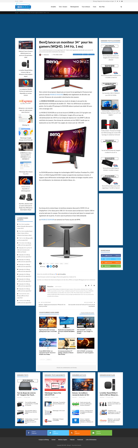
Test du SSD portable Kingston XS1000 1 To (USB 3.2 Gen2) (111, 169)
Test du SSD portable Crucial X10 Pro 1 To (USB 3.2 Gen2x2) (111, 76)
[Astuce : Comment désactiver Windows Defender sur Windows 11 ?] (75, 420)
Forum (94, 7)
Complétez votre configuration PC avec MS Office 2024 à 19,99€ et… (114, 412)
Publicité (72, 439)
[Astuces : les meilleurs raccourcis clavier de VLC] (82, 385)
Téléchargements (74, 7)
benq (44, 263)
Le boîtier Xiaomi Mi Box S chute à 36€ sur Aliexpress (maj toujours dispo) (25, 73)
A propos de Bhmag (44, 439)
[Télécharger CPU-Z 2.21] (48, 412)
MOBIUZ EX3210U (56, 94)
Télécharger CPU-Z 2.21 (59, 410)
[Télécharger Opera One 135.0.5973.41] (55, 385)
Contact (21, 1)
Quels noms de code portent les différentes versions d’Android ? (86, 404)
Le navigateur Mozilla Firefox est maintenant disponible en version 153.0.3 (25, 92)
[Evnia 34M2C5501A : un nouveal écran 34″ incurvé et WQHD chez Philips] (48, 343)
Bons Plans (102, 7)
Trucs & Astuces (86, 7)
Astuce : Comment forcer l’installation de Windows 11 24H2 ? (86, 412)
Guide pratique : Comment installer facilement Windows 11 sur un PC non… (31, 421)
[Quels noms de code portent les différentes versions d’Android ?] (75, 404)
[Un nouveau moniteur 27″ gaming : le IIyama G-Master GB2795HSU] (66, 343)
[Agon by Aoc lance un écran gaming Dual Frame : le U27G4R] (48, 322)
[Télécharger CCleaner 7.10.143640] (48, 420)
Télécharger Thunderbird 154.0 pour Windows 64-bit (59, 404)
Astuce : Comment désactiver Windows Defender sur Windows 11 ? (86, 421)
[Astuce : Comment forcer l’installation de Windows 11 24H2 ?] (75, 412)
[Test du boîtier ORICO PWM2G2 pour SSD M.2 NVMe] (20, 412)
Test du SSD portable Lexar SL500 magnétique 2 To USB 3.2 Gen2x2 (111, 187)
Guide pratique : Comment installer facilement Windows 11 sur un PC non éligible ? (111, 113)
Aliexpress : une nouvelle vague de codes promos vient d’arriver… (114, 420)
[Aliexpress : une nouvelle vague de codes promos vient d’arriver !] (103, 420)
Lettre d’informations (91, 439)
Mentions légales (62, 439)
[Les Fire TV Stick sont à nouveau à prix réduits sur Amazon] (103, 404)
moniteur (66, 263)
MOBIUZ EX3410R (47, 219)
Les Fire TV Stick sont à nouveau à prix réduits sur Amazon (24, 250)
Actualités (53, 7)
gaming (56, 263)
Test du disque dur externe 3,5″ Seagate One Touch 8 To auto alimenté (111, 57)
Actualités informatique (77, 54)
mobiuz (61, 263)
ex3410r (52, 263)
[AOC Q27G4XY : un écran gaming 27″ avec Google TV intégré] (85, 322)
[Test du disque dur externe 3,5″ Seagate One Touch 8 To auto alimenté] (27, 385)
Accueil (16, 1)
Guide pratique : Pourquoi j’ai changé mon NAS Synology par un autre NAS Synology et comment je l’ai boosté (111, 132)
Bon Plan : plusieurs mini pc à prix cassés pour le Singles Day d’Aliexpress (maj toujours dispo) (25, 207)
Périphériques (91, 54)
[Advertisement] (69, 26)
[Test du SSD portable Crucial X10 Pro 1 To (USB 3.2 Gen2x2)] (20, 404)
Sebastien (21, 247)
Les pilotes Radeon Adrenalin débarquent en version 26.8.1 (25, 226)
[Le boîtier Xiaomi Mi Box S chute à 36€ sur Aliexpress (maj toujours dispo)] (110, 385)
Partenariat (80, 439)
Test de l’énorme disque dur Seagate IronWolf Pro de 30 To (110, 151)
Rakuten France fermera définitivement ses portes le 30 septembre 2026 (26, 54)
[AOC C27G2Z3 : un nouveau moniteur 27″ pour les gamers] (85, 343)
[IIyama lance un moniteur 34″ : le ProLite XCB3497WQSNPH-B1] (66, 322)
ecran (48, 263)
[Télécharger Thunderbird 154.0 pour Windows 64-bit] (48, 404)
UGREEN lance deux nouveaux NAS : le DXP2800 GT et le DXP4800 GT (25, 156)
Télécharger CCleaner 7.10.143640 (58, 419)
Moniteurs (85, 54)
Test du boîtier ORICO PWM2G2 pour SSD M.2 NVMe (111, 94)
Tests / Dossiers (63, 7)
